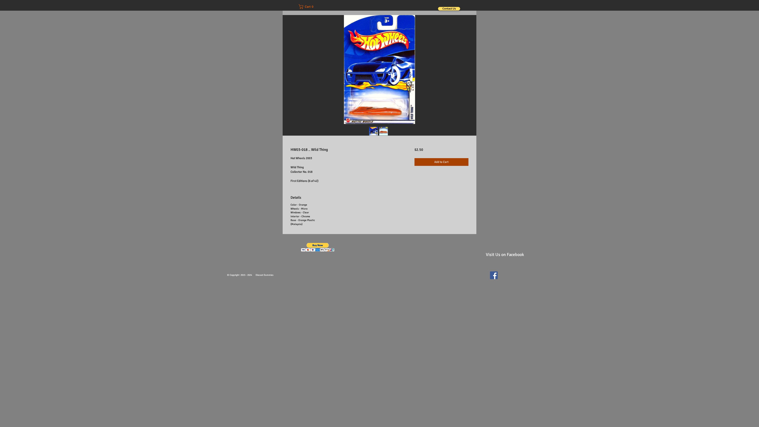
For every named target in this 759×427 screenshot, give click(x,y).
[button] (309, 6)
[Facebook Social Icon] (494, 275)
